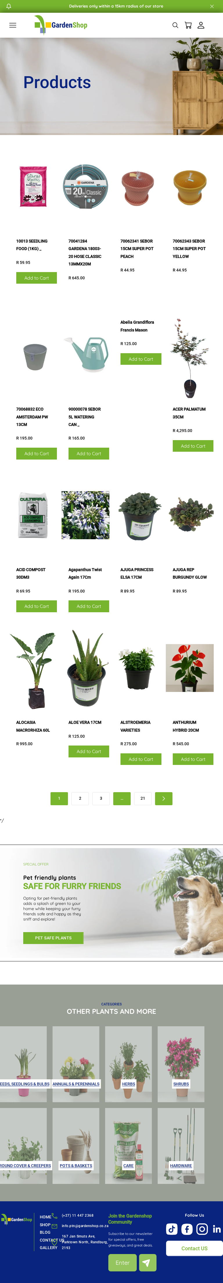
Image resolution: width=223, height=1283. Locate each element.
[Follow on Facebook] (187, 1229)
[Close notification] (212, 6)
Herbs (128, 1084)
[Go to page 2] (163, 798)
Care (128, 1165)
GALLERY (48, 1247)
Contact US (194, 1248)
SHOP (45, 1224)
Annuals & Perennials (76, 1084)
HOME (45, 1217)
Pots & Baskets (76, 1165)
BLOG (45, 1232)
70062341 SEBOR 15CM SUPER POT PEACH (137, 249)
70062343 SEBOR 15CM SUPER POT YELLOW (189, 249)
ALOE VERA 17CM (85, 722)
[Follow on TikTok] (172, 1229)
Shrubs (181, 1084)
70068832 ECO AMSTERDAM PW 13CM (32, 417)
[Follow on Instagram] (202, 1229)
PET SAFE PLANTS (53, 938)
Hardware (181, 1165)
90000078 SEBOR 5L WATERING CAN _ (85, 417)
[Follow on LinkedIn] (217, 1229)
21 (143, 798)
